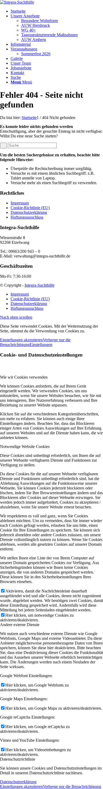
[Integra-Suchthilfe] (17, 2)
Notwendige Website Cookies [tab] (25, 446)
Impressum (20, 203)
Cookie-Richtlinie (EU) (30, 207)
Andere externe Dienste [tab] (19, 624)
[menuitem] (57, 11)
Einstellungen (41, 344)
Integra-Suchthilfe (39, 285)
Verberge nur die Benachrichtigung (72, 786)
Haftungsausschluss (27, 217)
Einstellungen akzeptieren (21, 340)
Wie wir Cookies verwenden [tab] (24, 377)
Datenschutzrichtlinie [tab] (17, 759)
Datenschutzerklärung (29, 212)
